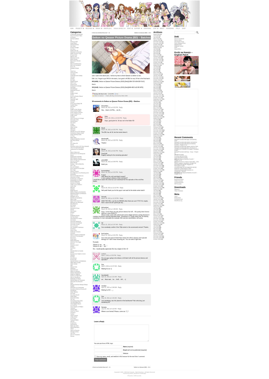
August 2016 (156, 118)
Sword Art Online (74, 297)
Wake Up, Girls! (74, 325)
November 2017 (157, 96)
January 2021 (156, 40)
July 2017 (155, 102)
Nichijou (72, 212)
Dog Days (73, 87)
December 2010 (157, 218)
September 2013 (157, 170)
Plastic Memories (74, 240)
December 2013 (157, 165)
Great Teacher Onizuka (76, 112)
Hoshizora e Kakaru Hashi (77, 133)
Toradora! (72, 312)
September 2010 (157, 223)
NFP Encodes (178, 184)
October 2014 (156, 150)
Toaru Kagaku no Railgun (76, 306)
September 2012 (157, 187)
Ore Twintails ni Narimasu (76, 227)
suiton (103, 254)
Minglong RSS (178, 44)
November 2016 (157, 114)
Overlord (72, 233)
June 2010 (156, 227)
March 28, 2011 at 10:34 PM (113, 118)
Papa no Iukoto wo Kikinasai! (77, 234)
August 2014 (156, 153)
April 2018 (155, 88)
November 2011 (157, 202)
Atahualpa (143, 373)
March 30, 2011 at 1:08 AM (109, 209)
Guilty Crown (73, 115)
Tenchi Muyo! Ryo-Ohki (76, 300)
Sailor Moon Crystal (75, 262)
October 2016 (156, 115)
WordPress (137, 373)
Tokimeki (72, 308)
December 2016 (157, 112)
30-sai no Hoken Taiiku (76, 35)
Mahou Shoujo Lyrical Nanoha (78, 192)
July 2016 (155, 119)
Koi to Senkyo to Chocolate (77, 168)
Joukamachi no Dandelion (77, 149)
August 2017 (156, 100)
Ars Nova (72, 49)
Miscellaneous (74, 203)
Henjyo (72, 124)
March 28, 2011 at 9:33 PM (109, 172)
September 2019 (157, 63)
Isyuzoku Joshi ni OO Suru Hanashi (79, 146)
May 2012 (155, 193)
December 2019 (157, 59)
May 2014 (155, 158)
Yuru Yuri (72, 333)
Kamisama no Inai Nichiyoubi (77, 153)
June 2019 (156, 68)
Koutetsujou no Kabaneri (76, 178)
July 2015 (155, 137)
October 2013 (156, 168)
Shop (71, 283)
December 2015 (157, 130)
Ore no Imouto (74, 225)
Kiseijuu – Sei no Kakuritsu (77, 164)
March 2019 (156, 72)
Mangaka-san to (74, 196)
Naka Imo (72, 206)
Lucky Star (73, 186)
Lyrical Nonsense (178, 182)
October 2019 (156, 62)
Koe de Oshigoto (74, 167)
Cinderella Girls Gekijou (76, 75)
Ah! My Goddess (74, 38)
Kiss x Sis (72, 165)
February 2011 (157, 215)
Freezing (72, 100)
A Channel (73, 37)
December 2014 (157, 147)
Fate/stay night (74, 99)
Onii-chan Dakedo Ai (75, 221)
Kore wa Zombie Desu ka (76, 175)
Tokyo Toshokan (178, 190)
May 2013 (155, 175)
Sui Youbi (72, 293)
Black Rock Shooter (75, 60)
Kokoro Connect (74, 171)
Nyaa (175, 47)
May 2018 (155, 87)
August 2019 (156, 65)
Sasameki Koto (74, 269)
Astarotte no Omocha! (76, 52)
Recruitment (73, 258)
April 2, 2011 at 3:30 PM (108, 255)
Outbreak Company (75, 231)
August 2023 (156, 34)
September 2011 (157, 205)
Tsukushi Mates (74, 320)
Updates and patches (191, 142)
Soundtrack (73, 290)
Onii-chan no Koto (75, 224)
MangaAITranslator (179, 139)
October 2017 (156, 97)
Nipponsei (176, 189)
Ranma (72, 252)
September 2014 (157, 152)
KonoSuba (73, 174)
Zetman (72, 336)
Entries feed (177, 197)
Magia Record (74, 190)
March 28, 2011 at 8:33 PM (109, 107)
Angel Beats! (73, 43)
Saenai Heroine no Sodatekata (78, 261)
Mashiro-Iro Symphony (76, 197)
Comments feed (178, 199)
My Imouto (73, 205)
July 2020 (155, 49)
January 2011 (156, 217)
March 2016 (156, 125)
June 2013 (156, 174)
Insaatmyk (177, 156)
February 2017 (157, 109)
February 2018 (157, 91)
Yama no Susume (74, 330)
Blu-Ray (112, 95)
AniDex (131, 373)
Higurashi (72, 128)
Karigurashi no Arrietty (76, 156)
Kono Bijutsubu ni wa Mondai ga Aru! (79, 172)
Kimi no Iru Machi (74, 161)
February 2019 (157, 74)
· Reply (120, 107)
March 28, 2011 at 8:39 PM (109, 140)
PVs (71, 249)
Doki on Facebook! (179, 38)
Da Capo (72, 80)
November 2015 (157, 131)
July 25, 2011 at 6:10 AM (109, 309)
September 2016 (157, 116)
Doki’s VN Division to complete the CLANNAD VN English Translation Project (186, 149)
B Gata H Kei (73, 55)
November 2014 (157, 149)
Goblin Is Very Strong (75, 109)
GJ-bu (72, 108)
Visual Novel (73, 324)
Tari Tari (72, 299)
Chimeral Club (74, 72)
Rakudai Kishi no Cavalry (76, 251)
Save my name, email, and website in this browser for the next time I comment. (121, 356)
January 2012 (156, 199)
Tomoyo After (73, 309)
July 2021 (155, 37)
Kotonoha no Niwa (75, 177)
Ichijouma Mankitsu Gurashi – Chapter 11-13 (185, 144)
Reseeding (181, 154)
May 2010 (155, 228)
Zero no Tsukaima (75, 334)
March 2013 (156, 178)
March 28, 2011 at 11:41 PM (110, 188)
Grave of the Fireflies (75, 111)
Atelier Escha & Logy (75, 53)
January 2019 (156, 75)
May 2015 (155, 140)
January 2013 (156, 181)
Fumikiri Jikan (73, 105)
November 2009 (157, 237)
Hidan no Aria (73, 127)
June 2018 (156, 86)
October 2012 (156, 186)
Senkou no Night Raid (75, 275)
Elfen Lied (72, 97)
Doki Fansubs (130, 372)
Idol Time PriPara (74, 140)
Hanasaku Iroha (74, 119)
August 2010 (156, 224)
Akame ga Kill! (74, 41)
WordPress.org (178, 200)
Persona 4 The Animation (76, 236)
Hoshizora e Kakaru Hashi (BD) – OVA (189, 161)
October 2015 (156, 133)
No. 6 (71, 214)
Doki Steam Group (179, 41)
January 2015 (156, 146)
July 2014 (155, 155)
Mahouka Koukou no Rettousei (78, 193)
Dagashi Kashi (74, 81)
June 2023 (156, 35)
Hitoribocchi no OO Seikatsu (77, 131)
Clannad (72, 77)
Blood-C (72, 62)
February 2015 (157, 144)
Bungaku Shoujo (74, 68)
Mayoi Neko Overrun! (75, 200)
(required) (128, 346)
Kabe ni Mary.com (75, 152)
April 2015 (155, 142)
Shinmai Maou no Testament (77, 280)
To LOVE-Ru (73, 305)
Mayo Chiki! (73, 199)
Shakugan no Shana (75, 278)
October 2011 (156, 203)
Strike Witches (74, 292)
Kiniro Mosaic (73, 162)
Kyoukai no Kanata (75, 183)
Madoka (72, 189)
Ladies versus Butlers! (76, 184)
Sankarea (72, 268)
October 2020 (156, 44)
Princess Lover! (74, 245)
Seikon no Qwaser (75, 271)
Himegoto (72, 130)
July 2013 (155, 172)
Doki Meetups (73, 88)
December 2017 (157, 94)
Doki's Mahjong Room (180, 43)
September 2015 (157, 134)
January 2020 (156, 58)
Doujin (72, 91)
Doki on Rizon (178, 40)
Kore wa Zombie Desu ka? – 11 (101, 32)
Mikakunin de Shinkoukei (76, 202)
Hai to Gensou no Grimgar (77, 118)
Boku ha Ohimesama (75, 63)
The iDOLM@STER (75, 302)
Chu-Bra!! (72, 74)
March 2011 (156, 214)
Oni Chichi (73, 220)
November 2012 (157, 184)
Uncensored (117, 95)
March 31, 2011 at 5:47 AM (109, 224)
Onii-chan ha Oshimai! (76, 223)
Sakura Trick (73, 267)
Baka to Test (73, 56)
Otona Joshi (73, 230)
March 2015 (156, 143)
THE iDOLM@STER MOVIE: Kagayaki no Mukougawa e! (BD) (185, 164)
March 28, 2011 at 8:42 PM (109, 151)
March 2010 (156, 231)
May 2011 (155, 211)
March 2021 (156, 38)
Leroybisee (177, 167)
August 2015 (156, 136)
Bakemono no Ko (74, 58)
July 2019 (155, 66)
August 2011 (156, 206)
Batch (94, 84)
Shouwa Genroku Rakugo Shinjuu (79, 284)
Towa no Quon (74, 315)
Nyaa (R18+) (177, 49)
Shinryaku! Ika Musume (76, 281)
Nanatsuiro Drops (74, 208)
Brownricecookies (179, 179)
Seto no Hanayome (75, 277)
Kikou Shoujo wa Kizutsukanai (78, 159)
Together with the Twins (192, 146)
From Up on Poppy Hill (76, 103)
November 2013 (157, 167)
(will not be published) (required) (135, 350)
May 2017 (155, 105)
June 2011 (156, 209)
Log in (175, 196)
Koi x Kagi (72, 170)
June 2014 (156, 156)
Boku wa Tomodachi (75, 65)
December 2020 (157, 41)
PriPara (72, 246)
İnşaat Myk (177, 157)
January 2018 (156, 93)
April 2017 (155, 106)
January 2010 (156, 234)
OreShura (72, 228)
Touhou (72, 314)
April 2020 (155, 53)
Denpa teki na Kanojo (75, 86)
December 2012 (157, 183)
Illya (71, 142)
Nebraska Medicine (179, 170)
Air (71, 40)
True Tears (73, 318)
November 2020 (157, 43)
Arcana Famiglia (74, 47)
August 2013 (156, 171)
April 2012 (155, 195)
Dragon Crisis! (74, 93)
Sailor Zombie (73, 264)
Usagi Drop (73, 323)
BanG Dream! (73, 59)
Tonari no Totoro (74, 311)
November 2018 (157, 78)
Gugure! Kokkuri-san (75, 114)
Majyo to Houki (74, 195)
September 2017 (157, 99)
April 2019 (155, 71)
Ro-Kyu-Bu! (73, 259)
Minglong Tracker (178, 46)
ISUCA (72, 144)
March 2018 (156, 90)
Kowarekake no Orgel (76, 180)
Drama (72, 94)
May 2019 (155, 69)
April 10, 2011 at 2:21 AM (109, 277)
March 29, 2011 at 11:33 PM (110, 198)
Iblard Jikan (73, 137)
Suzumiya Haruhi (74, 295)
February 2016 (157, 127)
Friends (72, 102)
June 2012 (156, 192)
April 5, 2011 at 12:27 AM (109, 266)
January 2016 (156, 128)
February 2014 (157, 162)
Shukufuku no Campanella (77, 287)
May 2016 (155, 122)
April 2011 (155, 212)
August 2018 (156, 83)
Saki (71, 265)
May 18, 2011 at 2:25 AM (109, 298)
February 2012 (157, 197)
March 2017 (156, 108)
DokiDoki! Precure (75, 90)
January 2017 (156, 111)
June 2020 (156, 50)
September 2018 (157, 81)
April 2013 (155, 177)
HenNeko (72, 125)
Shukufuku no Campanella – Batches (183, 170)
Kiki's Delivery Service (76, 158)
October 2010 (156, 221)
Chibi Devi (73, 71)
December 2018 (157, 77)
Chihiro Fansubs (178, 181)
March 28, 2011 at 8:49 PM (109, 161)
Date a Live (73, 83)
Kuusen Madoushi (75, 181)
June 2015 (156, 139)
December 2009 (157, 236)
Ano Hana (72, 46)
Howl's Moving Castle (75, 134)
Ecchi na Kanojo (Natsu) (76, 96)
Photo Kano (73, 239)
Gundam (72, 116)
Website (125, 353)
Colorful (72, 78)
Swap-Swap (73, 296)
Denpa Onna (73, 84)
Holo (117, 94)
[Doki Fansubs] (134, 14)
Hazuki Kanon (74, 121)
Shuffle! (72, 286)
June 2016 (156, 121)
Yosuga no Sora (74, 331)
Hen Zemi (72, 122)
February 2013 (157, 180)
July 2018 (155, 84)
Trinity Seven (73, 317)
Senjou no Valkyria (75, 274)
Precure (72, 243)
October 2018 (156, 80)
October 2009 (156, 239)
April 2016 (155, 124)
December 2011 (157, 200)
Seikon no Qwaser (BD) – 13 (142, 32)
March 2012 (156, 196)
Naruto (72, 209)
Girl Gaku (72, 106)
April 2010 (155, 230)
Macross (72, 187)
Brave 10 (72, 66)
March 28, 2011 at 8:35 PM (109, 129)
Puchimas (72, 248)
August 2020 (156, 47)
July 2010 (155, 225)
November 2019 (157, 60)
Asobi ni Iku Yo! (74, 50)
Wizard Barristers (74, 327)
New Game (73, 211)
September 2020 (157, 46)
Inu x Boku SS (74, 143)
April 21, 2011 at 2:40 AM (109, 287)
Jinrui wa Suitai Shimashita (77, 147)
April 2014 (155, 159)
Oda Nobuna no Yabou (76, 218)
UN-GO (72, 321)
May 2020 (155, 52)
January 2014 (156, 164)
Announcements (74, 44)
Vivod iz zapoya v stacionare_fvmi (183, 163)
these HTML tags (107, 343)
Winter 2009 (124, 95)
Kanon (72, 155)
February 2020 (157, 56)
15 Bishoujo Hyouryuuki (76, 34)
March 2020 (156, 55)
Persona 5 (73, 237)
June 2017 (156, 103)
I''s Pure (72, 136)
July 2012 (155, 190)
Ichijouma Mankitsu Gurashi (77, 139)
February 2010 (157, 233)
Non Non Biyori (74, 217)
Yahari (72, 328)
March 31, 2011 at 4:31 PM (109, 235)
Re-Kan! (72, 256)
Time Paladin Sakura (75, 303)
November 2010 (157, 220)
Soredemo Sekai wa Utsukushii (78, 289)
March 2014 (156, 161)
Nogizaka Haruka (74, 215)
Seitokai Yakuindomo (75, 272)
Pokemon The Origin (75, 242)
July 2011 (155, 208)
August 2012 (156, 189)
